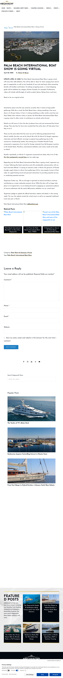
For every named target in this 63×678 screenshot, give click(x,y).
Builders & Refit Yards (21, 8)
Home (3, 8)
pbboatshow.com (32, 204)
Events (56, 8)
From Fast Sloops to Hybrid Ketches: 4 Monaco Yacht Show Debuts (50, 608)
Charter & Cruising (37, 8)
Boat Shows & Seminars (19, 252)
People (48, 8)
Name (6, 305)
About (18, 11)
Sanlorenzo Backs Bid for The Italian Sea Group (31, 637)
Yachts (9, 8)
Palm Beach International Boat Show (19, 255)
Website (7, 327)
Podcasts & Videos (7, 11)
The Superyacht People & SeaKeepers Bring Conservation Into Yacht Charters (31, 608)
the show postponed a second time (15, 157)
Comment (8, 280)
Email (6, 316)
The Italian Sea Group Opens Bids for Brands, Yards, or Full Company (12, 637)
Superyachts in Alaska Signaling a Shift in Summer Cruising (50, 637)
